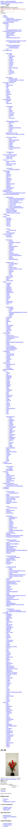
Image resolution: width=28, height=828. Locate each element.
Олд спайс (11, 71)
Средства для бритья (11, 137)
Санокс (8, 679)
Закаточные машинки (11, 502)
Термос (8, 594)
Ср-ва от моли (12, 203)
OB (7, 87)
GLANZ (11, 428)
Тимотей (11, 115)
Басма (10, 266)
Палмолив (11, 73)
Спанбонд (8, 586)
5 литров (11, 308)
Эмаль (10, 467)
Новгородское (9, 325)
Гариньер (8, 218)
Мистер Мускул (10, 666)
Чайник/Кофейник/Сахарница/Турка (15, 604)
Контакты (5, 799)
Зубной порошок (10, 183)
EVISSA (8, 284)
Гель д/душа (9, 53)
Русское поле (9, 736)
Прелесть (8, 278)
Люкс (7, 320)
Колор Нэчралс (13, 267)
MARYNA (8, 287)
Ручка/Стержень (13, 527)
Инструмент (9, 239)
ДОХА (10, 61)
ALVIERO (8, 283)
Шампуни (5, 702)
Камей (7, 318)
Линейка (11, 522)
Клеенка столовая (10, 532)
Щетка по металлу (13, 259)
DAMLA (8, 378)
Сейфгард (8, 329)
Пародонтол (9, 189)
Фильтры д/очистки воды (12, 599)
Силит (7, 685)
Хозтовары (6, 488)
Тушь (10, 131)
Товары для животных (8, 483)
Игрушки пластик (7, 191)
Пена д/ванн (9, 77)
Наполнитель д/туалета (12, 484)
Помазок (11, 146)
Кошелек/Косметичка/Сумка (13, 37)
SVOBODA (9, 724)
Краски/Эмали (9, 466)
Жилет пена (12, 141)
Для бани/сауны (10, 338)
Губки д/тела (9, 158)
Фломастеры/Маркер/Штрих (16, 530)
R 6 (7, 28)
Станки (11, 149)
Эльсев (8, 746)
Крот (7, 660)
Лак (10, 123)
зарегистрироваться (11, 1)
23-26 (18, 779)
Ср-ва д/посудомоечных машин (14, 692)
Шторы (8, 482)
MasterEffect (9, 618)
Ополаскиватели (10, 416)
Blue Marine (12, 56)
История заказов (7, 824)
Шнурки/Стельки (10, 349)
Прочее (11, 314)
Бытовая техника (10, 491)
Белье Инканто (10, 335)
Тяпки (10, 577)
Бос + (7, 649)
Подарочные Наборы (8, 369)
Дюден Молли (9, 627)
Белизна (8, 644)
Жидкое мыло (9, 307)
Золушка (11, 442)
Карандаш (11, 122)
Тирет (7, 693)
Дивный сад (9, 302)
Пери (7, 86)
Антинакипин (9, 640)
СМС (4, 370)
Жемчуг (8, 182)
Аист (7, 401)
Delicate (11, 57)
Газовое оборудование (14, 557)
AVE (7, 397)
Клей (7, 162)
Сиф (7, 686)
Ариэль (8, 403)
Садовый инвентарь (11, 566)
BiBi (7, 83)
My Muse (11, 60)
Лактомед (11, 62)
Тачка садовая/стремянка (15, 255)
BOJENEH (9, 375)
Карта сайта (6, 809)
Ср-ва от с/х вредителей (15, 206)
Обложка (11, 523)
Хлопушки (9, 368)
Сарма (7, 453)
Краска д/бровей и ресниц (15, 268)
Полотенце (9, 476)
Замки (7, 506)
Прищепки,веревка (11, 559)
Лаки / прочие (9, 276)
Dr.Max (8, 634)
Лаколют (8, 186)
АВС (7, 623)
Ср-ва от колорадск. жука (15, 202)
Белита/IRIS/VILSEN (11, 725)
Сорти (7, 455)
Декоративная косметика (12, 121)
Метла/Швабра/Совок (11, 546)
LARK (8, 285)
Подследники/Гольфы (11, 348)
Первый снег (9, 395)
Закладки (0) (8, 2)
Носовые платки (10, 475)
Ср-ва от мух (12, 205)
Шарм (7, 331)
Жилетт (11, 110)
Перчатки (8, 552)
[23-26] (12, 775)
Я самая (11, 65)
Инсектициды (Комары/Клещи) (11, 194)
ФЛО (10, 443)
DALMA (11, 424)
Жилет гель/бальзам (14, 139)
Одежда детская (10, 346)
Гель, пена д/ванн (7, 50)
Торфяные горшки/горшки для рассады (15, 595)
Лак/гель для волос (8, 234)
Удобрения (6, 487)
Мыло (4, 281)
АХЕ (10, 107)
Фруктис (8, 740)
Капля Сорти (9, 657)
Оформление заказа (5, 3)
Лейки (7, 542)
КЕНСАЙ (8, 628)
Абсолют (8, 297)
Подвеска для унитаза (11, 672)
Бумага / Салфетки (10, 161)
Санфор (8, 680)
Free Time (8, 400)
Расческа (8, 563)
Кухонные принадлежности (13, 536)
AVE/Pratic (11, 438)
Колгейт (8, 185)
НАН (7, 394)
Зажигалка (8, 500)
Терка (7, 592)
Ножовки (11, 248)
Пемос (7, 449)
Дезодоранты (9, 106)
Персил (8, 450)
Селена (8, 684)
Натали (8, 92)
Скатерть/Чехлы (10, 480)
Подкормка (9, 165)
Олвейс (8, 96)
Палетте (11, 270)
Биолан (8, 404)
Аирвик (8, 356)
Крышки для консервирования (13, 19)
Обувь (7, 343)
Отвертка (11, 250)
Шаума (8, 745)
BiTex (7, 723)
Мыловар (8, 321)
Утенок (8, 694)
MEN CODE (9, 710)
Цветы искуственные (8, 22)
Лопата (11, 573)
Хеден (7, 741)
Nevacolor (11, 265)
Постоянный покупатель (17, 2)
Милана (11, 63)
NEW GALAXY (10, 353)
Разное (10, 525)
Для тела (8, 225)
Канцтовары (9, 516)
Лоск (7, 410)
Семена (5, 462)
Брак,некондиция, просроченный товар (16, 611)
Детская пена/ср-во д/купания (16, 80)
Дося (7, 407)
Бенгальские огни (10, 364)
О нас (4, 800)
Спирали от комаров (11, 211)
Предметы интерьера (11, 451)
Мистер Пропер (10, 667)
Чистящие (5, 612)
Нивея (10, 70)
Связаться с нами (7, 807)
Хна (10, 274)
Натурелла (8, 94)
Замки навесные (13, 507)
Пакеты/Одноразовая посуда (13, 45)
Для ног (8, 223)
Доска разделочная (11, 499)
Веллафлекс (9, 236)
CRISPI (8, 172)
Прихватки (9, 479)
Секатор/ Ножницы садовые (16, 576)
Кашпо (5, 214)
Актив (7, 391)
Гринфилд (8, 625)
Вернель (11, 440)
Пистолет (11, 252)
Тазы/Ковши (9, 589)
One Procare (9, 712)
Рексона (11, 114)
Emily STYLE (9, 85)
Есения (11, 309)
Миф (7, 413)
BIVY (10, 54)
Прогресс (8, 675)
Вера (7, 392)
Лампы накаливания (11, 539)
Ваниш (8, 651)
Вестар (11, 436)
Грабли (11, 569)
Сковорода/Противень (11, 583)
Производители (7, 815)
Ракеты (8, 366)
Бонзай (8, 647)
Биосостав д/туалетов (11, 646)
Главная (2, 2)
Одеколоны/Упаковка (14, 169)
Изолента (8, 511)
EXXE (10, 58)
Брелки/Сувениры (10, 32)
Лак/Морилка (9, 469)
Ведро (7, 494)
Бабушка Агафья (13, 78)
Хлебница (8, 601)
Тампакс (8, 98)
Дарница (8, 718)
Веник (7, 495)
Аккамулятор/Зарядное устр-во (13, 29)
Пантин (8, 733)
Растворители (9, 470)
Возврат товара (7, 808)
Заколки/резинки (10, 35)
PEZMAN (8, 288)
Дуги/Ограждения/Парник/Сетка (17, 570)
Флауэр (8, 360)
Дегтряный (9, 728)
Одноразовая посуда (14, 46)
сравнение (3, 789)
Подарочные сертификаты (9, 816)
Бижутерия (9, 103)
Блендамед (9, 179)
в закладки (3, 788)
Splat (7, 177)
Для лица (8, 221)
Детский (8, 220)
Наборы (11, 125)
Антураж (8, 235)
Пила (10, 251)
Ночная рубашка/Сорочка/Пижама (14, 342)
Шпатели (11, 258)
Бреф (7, 650)
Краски (11, 521)
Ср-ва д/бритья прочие (14, 147)
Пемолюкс (8, 670)
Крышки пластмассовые (12, 20)
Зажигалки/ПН (10, 33)
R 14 (7, 24)
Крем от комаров (10, 208)
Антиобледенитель (14, 492)
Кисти (10, 245)
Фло (7, 458)
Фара (10, 272)
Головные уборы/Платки (12, 336)
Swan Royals (9, 621)
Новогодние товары (11, 163)
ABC (7, 372)
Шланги (8, 605)
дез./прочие (12, 118)
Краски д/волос (10, 262)
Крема (5, 216)
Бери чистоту (9, 624)
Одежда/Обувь (7, 333)
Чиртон (8, 361)
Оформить (3, 5)
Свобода (8, 327)
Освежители (6, 351)
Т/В (10, 153)
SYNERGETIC (10, 292)
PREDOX (8, 385)
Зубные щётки (6, 190)
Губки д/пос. (9, 157)
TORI (7, 388)
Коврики (8, 534)
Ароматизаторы (10, 355)
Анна (7, 89)
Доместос (8, 653)
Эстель (11, 275)
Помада (11, 126)
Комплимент (9, 731)
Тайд (7, 456)
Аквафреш (8, 178)
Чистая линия (12, 230)
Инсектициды (9, 197)
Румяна (11, 129)
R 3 (7, 27)
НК (7, 322)
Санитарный (9, 677)
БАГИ (7, 642)
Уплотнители (9, 598)
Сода (7, 688)
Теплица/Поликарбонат (12, 591)
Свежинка (8, 396)
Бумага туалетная (10, 156)
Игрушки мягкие (10, 510)
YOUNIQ (8, 174)
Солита (8, 689)
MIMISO (8, 100)
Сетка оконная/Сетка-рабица (13, 581)
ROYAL (8, 296)
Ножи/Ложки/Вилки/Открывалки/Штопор (16, 550)
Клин (7, 658)
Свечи (7, 579)
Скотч (7, 585)
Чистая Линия (9, 742)
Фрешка (8, 631)
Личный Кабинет (7, 823)
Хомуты (11, 241)
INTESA (8, 708)
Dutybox (11, 425)
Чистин (8, 701)
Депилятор (9, 219)
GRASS (8, 352)
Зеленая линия (9, 719)
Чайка (7, 460)
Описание (3, 791)
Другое (5, 159)
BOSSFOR (9, 377)
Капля (7, 655)
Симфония (9, 359)
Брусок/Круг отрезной (14, 242)
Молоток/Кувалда (13, 246)
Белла (7, 90)
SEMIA (8, 386)
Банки (4, 15)
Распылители (9, 562)
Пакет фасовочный (14, 47)
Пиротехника (6, 362)
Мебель (8, 545)
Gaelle (10, 429)
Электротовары (10, 608)
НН (7, 323)
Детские (8, 181)
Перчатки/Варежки (11, 347)
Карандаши (12, 518)
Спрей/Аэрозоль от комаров (13, 212)
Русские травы (12, 81)
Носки (7, 340)
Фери (7, 697)
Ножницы (11, 247)
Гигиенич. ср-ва (7, 99)
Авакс (7, 298)
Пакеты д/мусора (10, 551)
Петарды (8, 365)
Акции (5, 818)
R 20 (7, 26)
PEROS (8, 383)
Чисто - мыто (9, 632)
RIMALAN (9, 291)
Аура (10, 66)
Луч (7, 412)
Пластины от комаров (11, 210)
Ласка (7, 409)
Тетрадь (11, 529)
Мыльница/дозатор (11, 549)
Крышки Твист (10, 18)
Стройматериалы (7, 463)
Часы (7, 49)
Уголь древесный (10, 596)
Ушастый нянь (9, 695)
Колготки (8, 339)
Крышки (5, 16)
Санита (8, 676)
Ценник (11, 531)
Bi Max (8, 399)
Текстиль (5, 471)
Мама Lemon (9, 663)
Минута (8, 664)
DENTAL (8, 176)
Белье (7, 334)
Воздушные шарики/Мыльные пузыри (15, 192)
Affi (7, 374)
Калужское (9, 317)
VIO (10, 310)
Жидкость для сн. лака (11, 132)
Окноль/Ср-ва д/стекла (11, 668)
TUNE (7, 714)
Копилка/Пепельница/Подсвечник (14, 535)
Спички (8, 587)
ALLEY (8, 373)
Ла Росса (8, 720)
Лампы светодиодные (14, 541)
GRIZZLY (8, 616)
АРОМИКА (9, 390)
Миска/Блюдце (10, 547)
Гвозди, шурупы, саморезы (12, 496)
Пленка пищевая (10, 558)
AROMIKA (9, 614)
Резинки (11, 526)
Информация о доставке (9, 801)
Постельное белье (10, 478)
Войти (2, 1)
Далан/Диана (9, 301)
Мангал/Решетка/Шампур (12, 543)
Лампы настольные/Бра (15, 610)
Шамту (8, 744)
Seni (7, 102)
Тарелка (8, 590)
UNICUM (8, 637)
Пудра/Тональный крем (15, 127)
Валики (11, 243)
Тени (10, 130)
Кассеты (11, 142)
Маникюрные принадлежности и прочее (16, 40)
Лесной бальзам (10, 187)
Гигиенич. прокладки (8, 82)
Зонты (7, 36)
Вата (7, 473)
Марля (7, 474)
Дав (10, 69)
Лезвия (11, 143)
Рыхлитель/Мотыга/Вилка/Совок (17, 574)
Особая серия (9, 732)
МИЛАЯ (8, 629)
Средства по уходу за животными (14, 485)
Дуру (7, 303)
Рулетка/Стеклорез (13, 254)
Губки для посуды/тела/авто (10, 154)
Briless (10, 421)
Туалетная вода (10, 152)
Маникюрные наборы (14, 42)
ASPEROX (9, 615)
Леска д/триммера (13, 572)
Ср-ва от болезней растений (16, 199)
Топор (10, 256)
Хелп (10, 316)
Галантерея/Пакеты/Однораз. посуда (12, 31)
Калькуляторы (9, 512)
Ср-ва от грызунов (13, 201)
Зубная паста (6, 170)
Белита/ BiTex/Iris (13, 67)
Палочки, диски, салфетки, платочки (15, 134)
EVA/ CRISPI (12, 427)
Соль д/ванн (9, 168)
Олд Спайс (12, 112)
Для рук (8, 224)
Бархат (8, 716)
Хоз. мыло (8, 330)
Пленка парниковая (11, 556)
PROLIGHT (9, 289)
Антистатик (9, 641)
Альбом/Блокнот (13, 517)
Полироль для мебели (11, 673)
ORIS (7, 619)
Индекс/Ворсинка (10, 408)
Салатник (8, 578)
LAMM (8, 382)
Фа (10, 74)
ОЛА (7, 95)
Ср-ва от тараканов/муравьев (16, 207)
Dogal (7, 379)
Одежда (8, 344)
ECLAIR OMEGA (13, 263)
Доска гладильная (10, 498)
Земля (7, 509)
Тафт (7, 279)
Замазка (8, 503)
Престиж (11, 271)
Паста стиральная (10, 447)
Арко (10, 138)
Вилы (10, 568)
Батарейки (6, 23)
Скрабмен (8, 454)
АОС (7, 638)
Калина (8, 228)
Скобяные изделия (10, 582)
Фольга (8, 600)
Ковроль (8, 659)
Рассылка (5, 826)
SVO (7, 387)
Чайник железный (10, 603)
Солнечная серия (10, 232)
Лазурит (8, 662)
